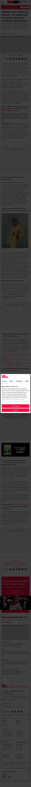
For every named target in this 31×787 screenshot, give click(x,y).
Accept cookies (16, 406)
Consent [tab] (4, 381)
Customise (15, 410)
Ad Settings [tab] (19, 381)
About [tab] (27, 381)
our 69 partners (10, 388)
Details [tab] (11, 381)
